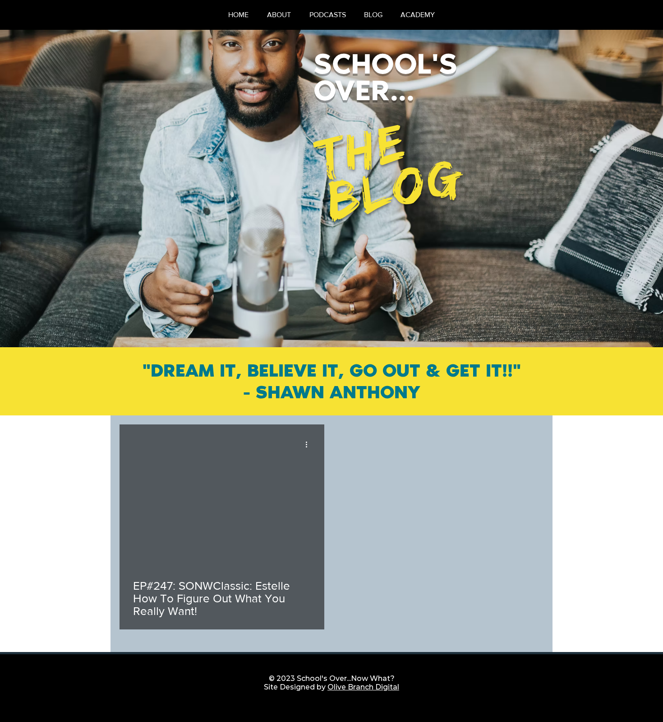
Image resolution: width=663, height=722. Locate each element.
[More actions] (309, 444)
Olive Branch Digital (363, 687)
